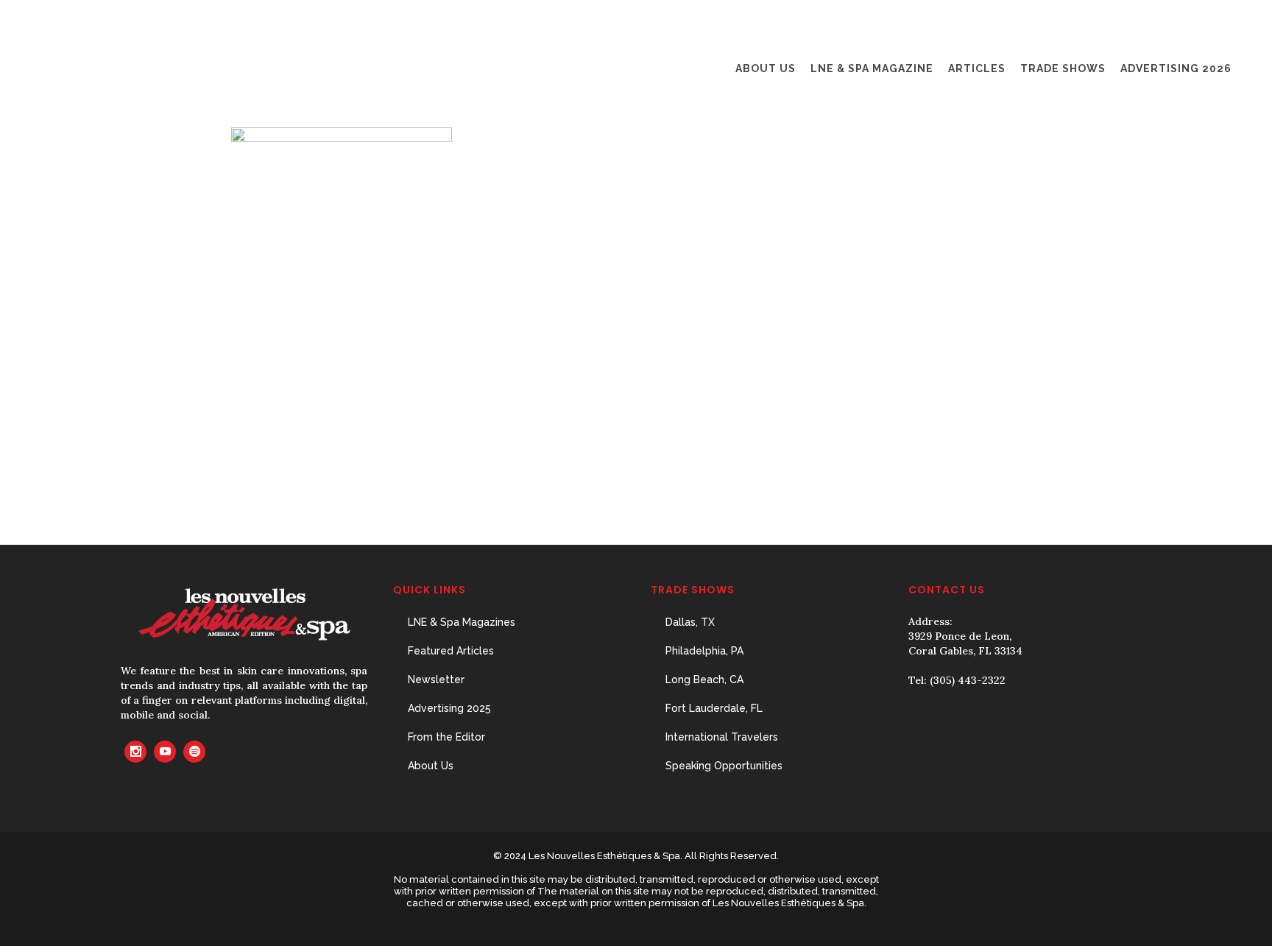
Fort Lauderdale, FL (714, 708)
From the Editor (446, 737)
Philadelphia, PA (704, 651)
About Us (430, 766)
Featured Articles (451, 651)
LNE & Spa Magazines (461, 622)
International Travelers (721, 737)
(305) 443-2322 (968, 680)
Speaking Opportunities (723, 766)
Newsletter (436, 679)
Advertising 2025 (449, 708)
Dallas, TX (690, 622)
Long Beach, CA (704, 679)
